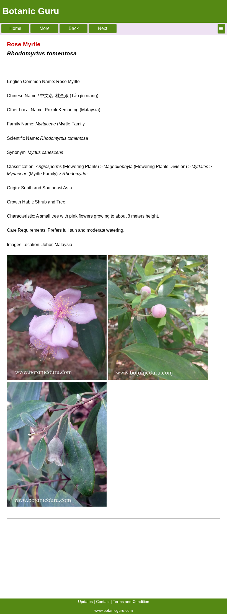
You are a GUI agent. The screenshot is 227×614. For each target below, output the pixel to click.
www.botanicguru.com (113, 610)
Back (74, 28)
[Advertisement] (113, 559)
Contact (103, 601)
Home (15, 28)
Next (102, 28)
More (45, 28)
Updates (85, 601)
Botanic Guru (30, 11)
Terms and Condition (131, 601)
